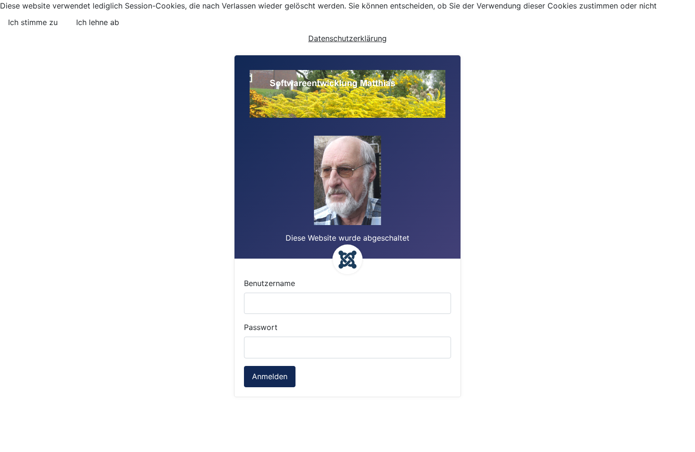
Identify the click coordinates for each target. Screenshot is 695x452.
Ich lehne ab (97, 22)
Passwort (261, 327)
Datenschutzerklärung (347, 38)
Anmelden (269, 376)
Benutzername (269, 283)
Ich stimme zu (33, 22)
